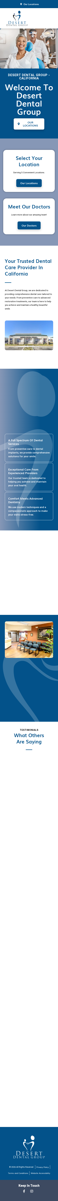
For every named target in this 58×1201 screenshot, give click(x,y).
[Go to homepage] (17, 18)
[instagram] (32, 1191)
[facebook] (25, 1191)
